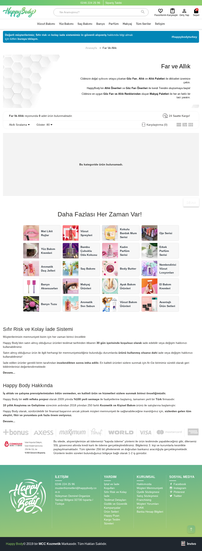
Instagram (179, 488)
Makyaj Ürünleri (85, 286)
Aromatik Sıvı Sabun (87, 304)
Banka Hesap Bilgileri (150, 511)
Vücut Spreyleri (86, 233)
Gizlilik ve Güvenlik (115, 503)
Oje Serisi (165, 233)
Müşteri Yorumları (148, 503)
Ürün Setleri (111, 511)
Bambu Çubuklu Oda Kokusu (88, 250)
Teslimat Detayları (115, 499)
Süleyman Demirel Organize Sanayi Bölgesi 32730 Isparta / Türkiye (74, 499)
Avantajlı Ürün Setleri (167, 304)
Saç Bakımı (87, 268)
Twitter (177, 495)
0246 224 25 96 (90, 2)
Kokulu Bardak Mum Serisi (128, 233)
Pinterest (179, 491)
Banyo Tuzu (49, 304)
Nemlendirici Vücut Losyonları (167, 268)
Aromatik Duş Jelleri (48, 268)
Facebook (179, 484)
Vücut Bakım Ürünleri (128, 304)
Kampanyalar (112, 507)
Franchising (144, 499)
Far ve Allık (110, 47)
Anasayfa (91, 47)
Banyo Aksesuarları (49, 286)
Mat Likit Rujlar (47, 233)
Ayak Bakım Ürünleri (128, 286)
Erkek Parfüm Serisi (164, 250)
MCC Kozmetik (50, 543)
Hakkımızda (144, 484)
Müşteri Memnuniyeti (150, 488)
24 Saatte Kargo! (179, 115)
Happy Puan (111, 515)
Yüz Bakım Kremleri (48, 250)
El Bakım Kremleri (165, 286)
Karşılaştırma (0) (157, 124)
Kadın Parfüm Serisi (124, 250)
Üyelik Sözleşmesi (148, 491)
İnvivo (191, 543)
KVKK (140, 507)
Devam (191, 202)
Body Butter (128, 268)
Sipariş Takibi (113, 2)
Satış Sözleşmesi (147, 495)
